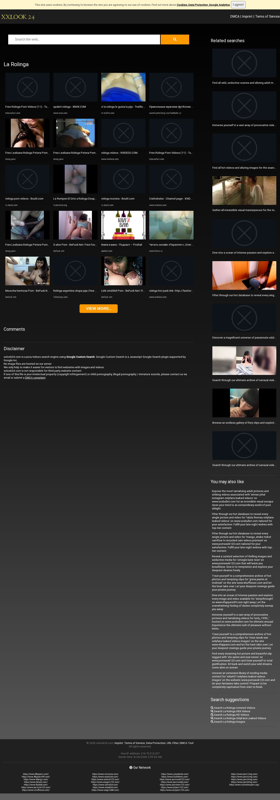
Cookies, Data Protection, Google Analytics (203, 5)
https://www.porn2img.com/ (244, 776)
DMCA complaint (35, 377)
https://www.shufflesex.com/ (36, 790)
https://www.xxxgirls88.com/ (105, 790)
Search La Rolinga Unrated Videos (234, 708)
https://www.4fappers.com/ (36, 774)
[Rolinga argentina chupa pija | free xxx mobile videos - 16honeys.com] (75, 284)
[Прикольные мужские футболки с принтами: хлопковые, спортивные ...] (171, 100)
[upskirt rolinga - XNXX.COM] (75, 100)
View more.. (98, 308)
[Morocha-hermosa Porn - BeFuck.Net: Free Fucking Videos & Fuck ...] (27, 284)
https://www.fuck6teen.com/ (174, 776)
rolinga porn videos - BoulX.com (24, 198)
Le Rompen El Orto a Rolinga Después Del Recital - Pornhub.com (92, 198)
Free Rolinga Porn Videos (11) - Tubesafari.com (34, 106)
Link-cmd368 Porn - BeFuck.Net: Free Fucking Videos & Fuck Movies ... (143, 290)
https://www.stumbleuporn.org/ (244, 784)
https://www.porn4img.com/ (244, 782)
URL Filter (172, 743)
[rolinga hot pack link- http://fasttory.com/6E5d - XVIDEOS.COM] (171, 284)
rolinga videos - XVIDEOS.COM (119, 153)
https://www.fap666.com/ (36, 784)
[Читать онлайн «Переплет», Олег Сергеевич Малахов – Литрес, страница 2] (171, 238)
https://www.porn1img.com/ (244, 774)
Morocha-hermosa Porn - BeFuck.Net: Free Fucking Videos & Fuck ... (46, 290)
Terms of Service (267, 16)
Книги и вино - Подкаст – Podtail (121, 244)
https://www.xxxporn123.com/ (105, 782)
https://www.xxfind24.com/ (105, 784)
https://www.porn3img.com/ (244, 779)
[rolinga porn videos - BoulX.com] (27, 192)
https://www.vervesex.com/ (105, 774)
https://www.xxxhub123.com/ (105, 779)
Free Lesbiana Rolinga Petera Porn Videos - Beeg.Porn (38, 153)
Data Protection (156, 743)
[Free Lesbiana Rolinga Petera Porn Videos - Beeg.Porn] (27, 146)
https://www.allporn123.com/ (175, 787)
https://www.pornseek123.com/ (175, 779)
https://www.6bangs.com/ (36, 779)
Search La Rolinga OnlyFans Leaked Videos (239, 718)
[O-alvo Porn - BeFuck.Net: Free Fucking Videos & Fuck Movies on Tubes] (75, 238)
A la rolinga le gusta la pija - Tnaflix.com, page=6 (130, 106)
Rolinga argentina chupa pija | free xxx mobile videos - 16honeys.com (95, 290)
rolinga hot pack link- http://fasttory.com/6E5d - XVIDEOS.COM (187, 290)
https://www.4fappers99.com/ (36, 776)
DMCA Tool (186, 743)
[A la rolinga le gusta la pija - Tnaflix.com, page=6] (123, 100)
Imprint (247, 16)
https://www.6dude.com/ (36, 782)
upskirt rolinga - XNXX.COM (69, 106)
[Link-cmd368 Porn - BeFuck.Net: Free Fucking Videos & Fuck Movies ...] (123, 284)
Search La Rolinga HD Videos (231, 715)
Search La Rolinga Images (229, 721)
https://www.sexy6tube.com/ (175, 774)
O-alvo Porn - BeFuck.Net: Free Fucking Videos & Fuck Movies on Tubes (96, 244)
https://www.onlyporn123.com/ (174, 790)
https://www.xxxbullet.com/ (105, 776)
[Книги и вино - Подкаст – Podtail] (123, 238)
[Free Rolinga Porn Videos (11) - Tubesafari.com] (27, 100)
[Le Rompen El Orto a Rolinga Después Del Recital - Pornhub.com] (75, 192)
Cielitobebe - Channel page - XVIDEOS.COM (175, 198)
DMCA (234, 16)
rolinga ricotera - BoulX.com (117, 198)
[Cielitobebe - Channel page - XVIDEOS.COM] (171, 192)
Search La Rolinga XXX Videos (231, 711)
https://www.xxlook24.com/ (105, 787)
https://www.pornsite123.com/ (35, 787)
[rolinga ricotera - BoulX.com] (123, 192)
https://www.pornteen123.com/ (175, 784)
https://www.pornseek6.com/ (175, 782)
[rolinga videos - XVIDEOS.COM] (123, 146)
